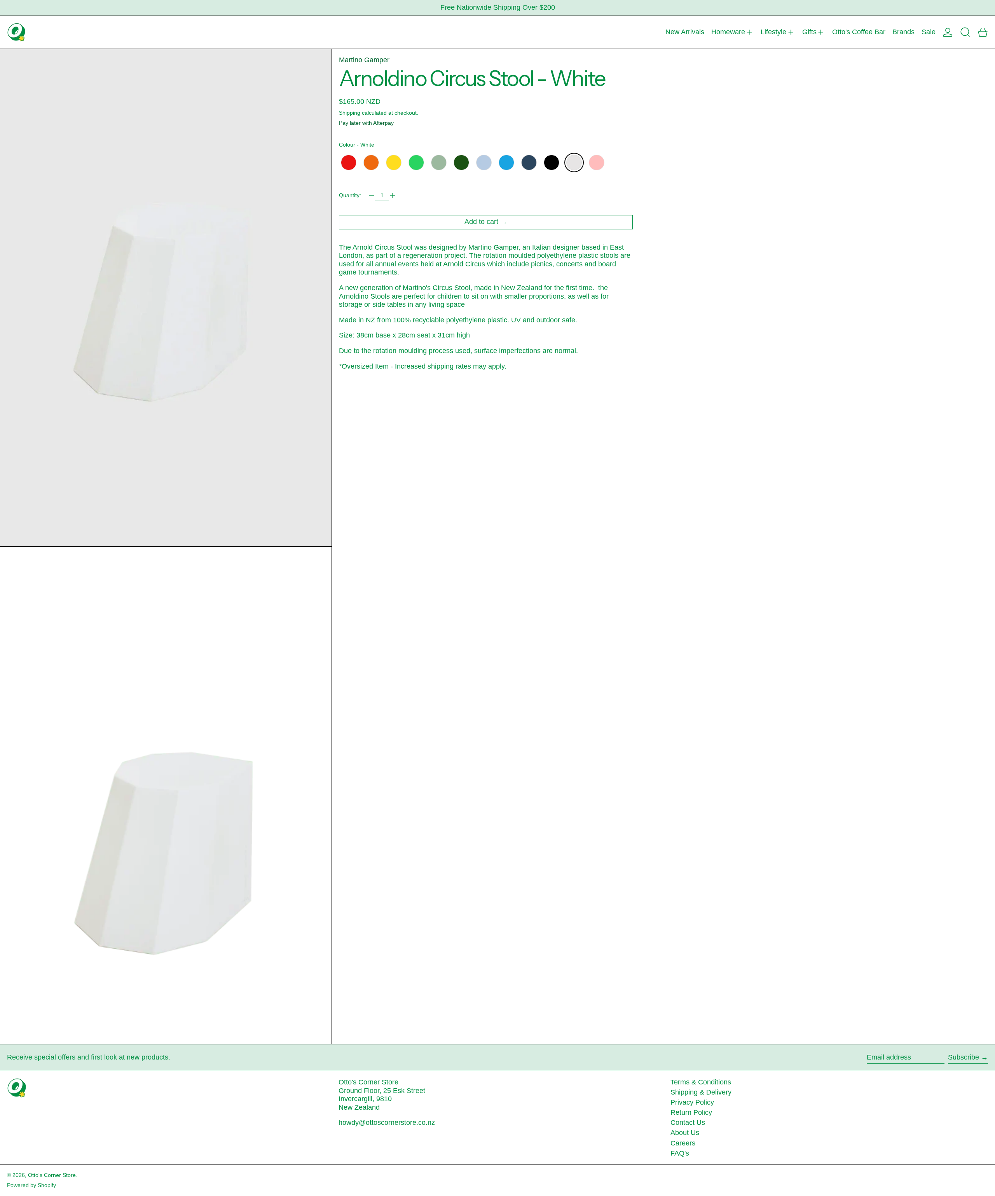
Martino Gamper (364, 60)
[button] (965, 32)
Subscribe (963, 1057)
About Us (684, 1133)
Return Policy (691, 1112)
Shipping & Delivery (700, 1092)
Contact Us (687, 1122)
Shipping (349, 112)
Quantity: (350, 195)
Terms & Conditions (700, 1082)
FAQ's (679, 1153)
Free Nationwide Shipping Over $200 (497, 7)
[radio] (348, 162)
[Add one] (392, 195)
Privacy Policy (692, 1102)
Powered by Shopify (31, 1185)
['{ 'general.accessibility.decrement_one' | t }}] (371, 195)
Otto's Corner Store (52, 1175)
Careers (682, 1143)
